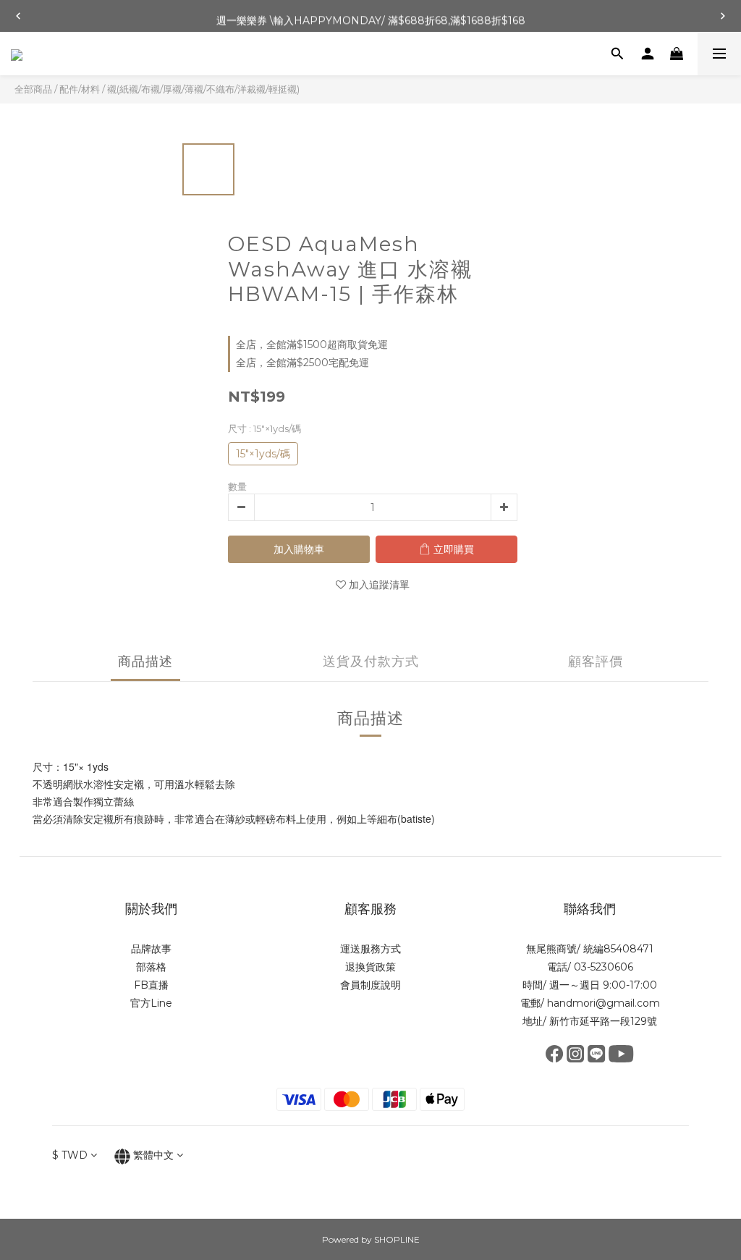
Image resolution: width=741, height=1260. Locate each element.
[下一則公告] (722, 15)
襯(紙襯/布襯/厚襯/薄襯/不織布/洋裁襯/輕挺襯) (203, 89)
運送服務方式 (370, 948)
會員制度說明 (370, 984)
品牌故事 (151, 948)
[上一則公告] (18, 15)
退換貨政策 (370, 966)
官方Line (151, 1003)
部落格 (151, 966)
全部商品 (33, 89)
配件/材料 (79, 89)
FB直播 (151, 984)
